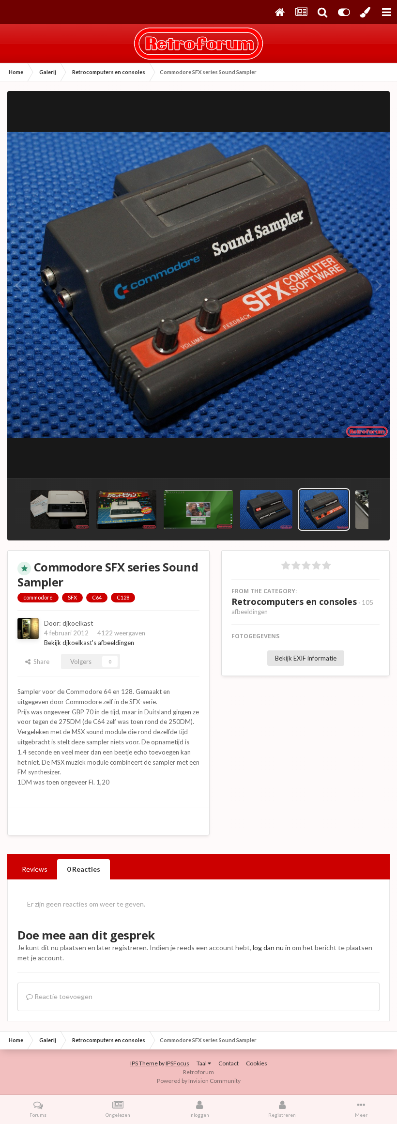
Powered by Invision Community (199, 1080)
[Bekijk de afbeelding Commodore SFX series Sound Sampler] (324, 509)
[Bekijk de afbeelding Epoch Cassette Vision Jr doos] (126, 509)
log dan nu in (271, 947)
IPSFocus (177, 1063)
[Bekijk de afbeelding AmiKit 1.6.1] (198, 509)
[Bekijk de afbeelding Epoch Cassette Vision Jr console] (60, 509)
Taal (202, 1063)
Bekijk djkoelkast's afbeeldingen (89, 643)
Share (40, 661)
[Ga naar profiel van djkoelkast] (28, 628)
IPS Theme (144, 1063)
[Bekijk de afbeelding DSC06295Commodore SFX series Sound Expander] (266, 509)
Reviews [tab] (34, 869)
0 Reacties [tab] (83, 869)
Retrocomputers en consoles (294, 601)
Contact (228, 1063)
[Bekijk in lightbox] (198, 285)
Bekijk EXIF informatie (305, 658)
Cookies (256, 1063)
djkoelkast (77, 623)
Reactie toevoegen (62, 996)
